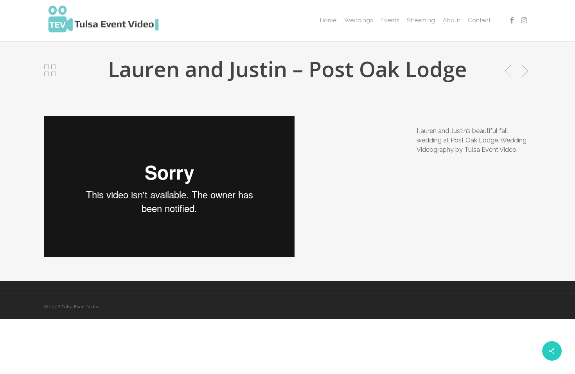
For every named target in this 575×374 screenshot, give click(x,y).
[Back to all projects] (50, 70)
